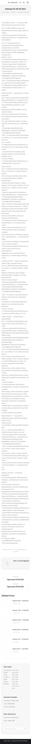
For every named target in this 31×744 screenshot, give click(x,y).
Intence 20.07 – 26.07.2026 (20, 649)
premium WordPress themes (21, 740)
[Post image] (6, 603)
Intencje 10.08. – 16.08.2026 (20, 620)
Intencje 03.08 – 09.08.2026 (20, 629)
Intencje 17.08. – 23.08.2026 (20, 610)
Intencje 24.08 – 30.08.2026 (20, 601)
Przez (20, 549)
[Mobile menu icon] (27, 2)
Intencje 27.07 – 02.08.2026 (20, 639)
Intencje (10, 549)
